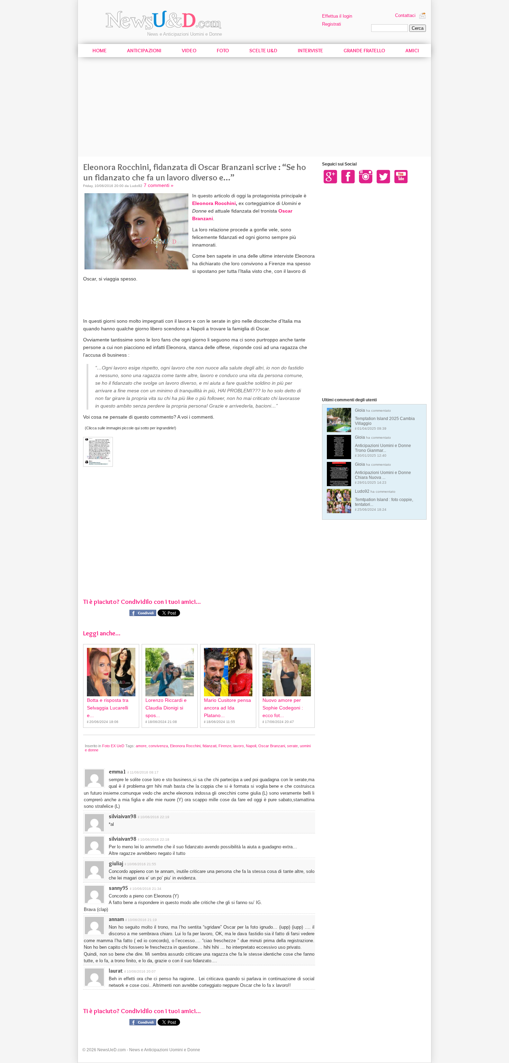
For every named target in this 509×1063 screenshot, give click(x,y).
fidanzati (209, 746)
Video (189, 50)
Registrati (331, 24)
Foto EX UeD (113, 746)
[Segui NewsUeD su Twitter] (383, 176)
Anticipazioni (144, 50)
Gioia (385, 419)
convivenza (158, 746)
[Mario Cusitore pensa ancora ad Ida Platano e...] (228, 672)
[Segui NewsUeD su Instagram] (365, 176)
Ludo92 (384, 500)
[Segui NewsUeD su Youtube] (401, 176)
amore (141, 746)
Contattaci (405, 15)
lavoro (238, 746)
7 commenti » (158, 185)
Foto (223, 50)
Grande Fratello (364, 50)
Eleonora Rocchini (214, 203)
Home (99, 50)
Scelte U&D (263, 50)
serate (292, 746)
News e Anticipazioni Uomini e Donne (184, 34)
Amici (412, 50)
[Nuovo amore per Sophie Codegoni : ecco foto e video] (286, 672)
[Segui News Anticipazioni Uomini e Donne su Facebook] (348, 176)
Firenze (224, 746)
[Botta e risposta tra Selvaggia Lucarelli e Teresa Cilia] (111, 672)
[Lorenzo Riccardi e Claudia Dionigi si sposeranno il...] (169, 672)
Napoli (251, 746)
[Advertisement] (254, 108)
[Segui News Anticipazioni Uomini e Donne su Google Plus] (330, 176)
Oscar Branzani (271, 746)
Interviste (310, 50)
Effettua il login (337, 16)
